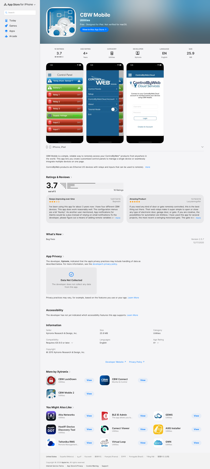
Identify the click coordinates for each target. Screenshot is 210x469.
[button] (20, 20)
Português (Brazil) (136, 456)
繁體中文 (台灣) (163, 456)
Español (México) (67, 456)
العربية (79, 456)
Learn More (133, 297)
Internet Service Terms (55, 466)
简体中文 (98, 456)
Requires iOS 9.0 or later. (58, 342)
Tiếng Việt (150, 456)
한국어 (123, 456)
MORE (117, 218)
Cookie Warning (92, 466)
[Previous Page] (43, 209)
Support (105, 466)
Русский (88, 456)
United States (51, 456)
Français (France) (111, 456)
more (147, 167)
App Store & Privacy (75, 466)
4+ (154, 342)
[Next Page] (207, 209)
